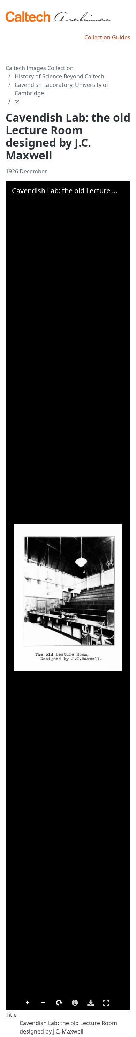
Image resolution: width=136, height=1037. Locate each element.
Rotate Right (59, 1003)
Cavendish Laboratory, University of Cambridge (61, 89)
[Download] (91, 1003)
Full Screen (106, 1003)
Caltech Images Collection (40, 68)
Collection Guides (107, 37)
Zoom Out (44, 1003)
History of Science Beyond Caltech (59, 76)
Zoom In (28, 1003)
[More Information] (75, 1003)
